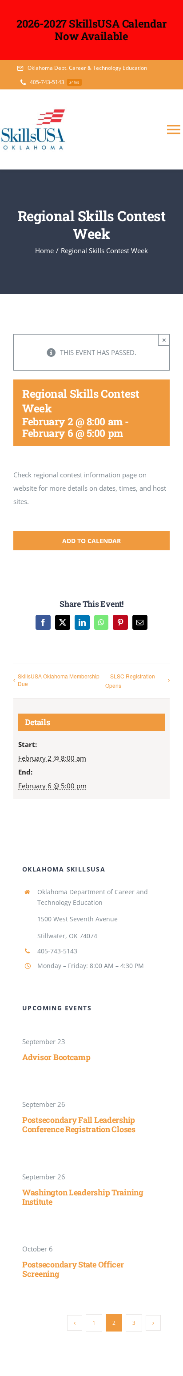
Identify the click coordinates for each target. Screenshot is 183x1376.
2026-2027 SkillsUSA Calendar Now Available (91, 29)
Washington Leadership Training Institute (82, 1197)
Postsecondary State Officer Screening (73, 1269)
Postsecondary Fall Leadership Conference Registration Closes (78, 1124)
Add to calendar (91, 541)
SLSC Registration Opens (130, 680)
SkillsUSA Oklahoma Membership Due (58, 679)
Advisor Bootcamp (56, 1057)
